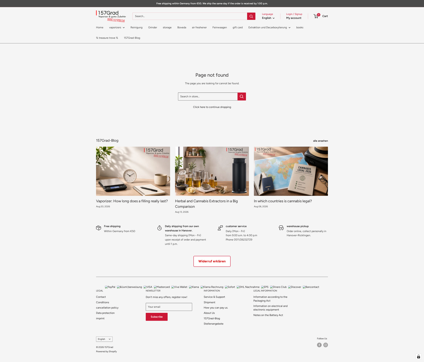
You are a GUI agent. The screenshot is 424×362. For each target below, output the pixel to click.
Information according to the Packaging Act (270, 298)
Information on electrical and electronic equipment (270, 307)
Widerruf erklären (212, 261)
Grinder (152, 27)
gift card (238, 27)
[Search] (251, 16)
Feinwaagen (219, 27)
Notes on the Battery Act (268, 315)
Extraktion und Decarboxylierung (267, 27)
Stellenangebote (213, 323)
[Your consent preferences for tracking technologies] (418, 356)
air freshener (199, 27)
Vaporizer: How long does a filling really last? (132, 201)
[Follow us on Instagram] (325, 345)
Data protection (105, 312)
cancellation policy (107, 307)
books (299, 27)
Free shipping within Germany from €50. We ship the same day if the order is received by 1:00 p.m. (212, 3)
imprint (100, 318)
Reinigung (136, 27)
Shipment (209, 302)
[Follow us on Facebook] (319, 345)
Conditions (102, 302)
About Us (209, 312)
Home (99, 27)
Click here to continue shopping (212, 107)
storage (167, 27)
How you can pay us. (216, 307)
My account (293, 18)
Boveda (181, 27)
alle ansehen (321, 140)
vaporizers (115, 27)
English (101, 339)
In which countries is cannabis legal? (283, 201)
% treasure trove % (107, 37)
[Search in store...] (242, 96)
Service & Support (214, 296)
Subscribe (157, 316)
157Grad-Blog (132, 37)
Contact (101, 296)
